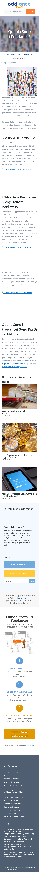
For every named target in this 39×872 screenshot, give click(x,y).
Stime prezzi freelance (13, 800)
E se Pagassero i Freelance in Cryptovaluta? (17, 456)
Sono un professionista (13, 804)
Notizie (13, 63)
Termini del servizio (12, 778)
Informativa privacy (12, 782)
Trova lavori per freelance (14, 817)
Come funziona (13, 791)
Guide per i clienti (11, 813)
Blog (7, 823)
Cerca (30, 11)
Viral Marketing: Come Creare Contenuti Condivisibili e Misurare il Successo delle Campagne (18, 839)
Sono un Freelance (19, 573)
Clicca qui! (29, 746)
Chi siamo (8, 772)
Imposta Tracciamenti (13, 785)
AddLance (23, 598)
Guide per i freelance (12, 810)
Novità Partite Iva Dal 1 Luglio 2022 (18, 412)
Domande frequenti (12, 807)
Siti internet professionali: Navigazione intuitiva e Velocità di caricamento (17, 846)
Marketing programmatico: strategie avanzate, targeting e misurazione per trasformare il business (19, 854)
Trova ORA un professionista (19, 734)
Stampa (7, 775)
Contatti (16, 772)
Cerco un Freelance (19, 564)
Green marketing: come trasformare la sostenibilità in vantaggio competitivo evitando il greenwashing (19, 831)
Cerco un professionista (13, 797)
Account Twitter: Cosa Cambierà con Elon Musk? (19, 495)
